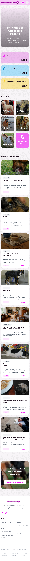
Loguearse (19, 522)
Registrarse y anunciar (23, 525)
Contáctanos (20, 534)
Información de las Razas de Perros (6, 523)
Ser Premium (20, 528)
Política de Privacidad (4, 554)
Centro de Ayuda (21, 531)
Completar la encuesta (15, 482)
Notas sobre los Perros (7, 540)
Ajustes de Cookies (24, 554)
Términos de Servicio (15, 554)
